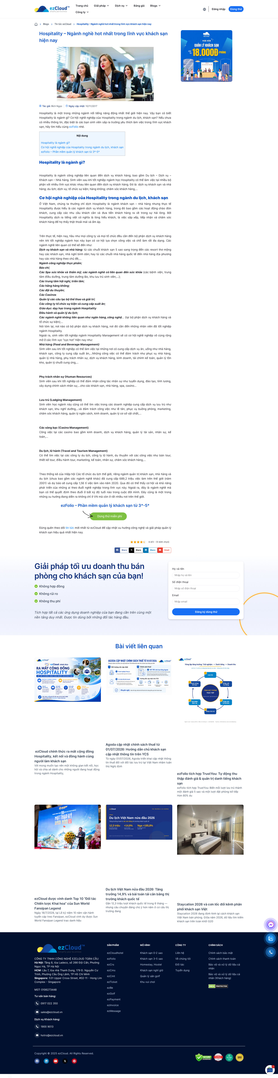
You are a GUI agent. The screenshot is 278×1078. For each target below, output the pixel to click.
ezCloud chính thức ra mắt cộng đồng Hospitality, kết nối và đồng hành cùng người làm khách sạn (64, 756)
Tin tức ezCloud (63, 24)
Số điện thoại (180, 582)
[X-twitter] (65, 1061)
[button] (122, 550)
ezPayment (113, 999)
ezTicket (112, 982)
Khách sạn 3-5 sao (151, 958)
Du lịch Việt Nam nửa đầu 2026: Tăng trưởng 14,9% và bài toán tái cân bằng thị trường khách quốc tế (137, 894)
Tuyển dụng (182, 970)
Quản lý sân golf (150, 976)
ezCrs (110, 964)
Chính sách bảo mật (220, 952)
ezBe (110, 987)
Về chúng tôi (183, 958)
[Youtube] (55, 1061)
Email (175, 595)
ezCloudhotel (115, 952)
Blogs (153, 5)
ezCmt (111, 976)
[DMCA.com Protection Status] (9, 1076)
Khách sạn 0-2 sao (151, 952)
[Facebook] (37, 1061)
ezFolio (73, 126)
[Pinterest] (74, 1061)
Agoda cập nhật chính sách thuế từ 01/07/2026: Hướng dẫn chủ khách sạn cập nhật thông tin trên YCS (136, 749)
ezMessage (114, 1011)
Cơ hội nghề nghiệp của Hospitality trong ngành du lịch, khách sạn (82, 147)
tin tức (70, 527)
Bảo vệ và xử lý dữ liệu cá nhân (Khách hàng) (224, 976)
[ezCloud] (52, 9)
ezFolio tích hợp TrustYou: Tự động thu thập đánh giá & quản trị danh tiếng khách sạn (209, 778)
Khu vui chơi (147, 982)
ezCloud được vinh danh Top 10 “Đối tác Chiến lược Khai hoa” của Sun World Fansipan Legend (65, 903)
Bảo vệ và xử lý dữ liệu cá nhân (224, 966)
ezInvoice (113, 1005)
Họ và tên (178, 568)
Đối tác (179, 964)
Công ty (80, 12)
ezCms (111, 970)
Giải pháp (100, 5)
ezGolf (111, 993)
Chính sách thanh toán (222, 958)
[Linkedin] (46, 1061)
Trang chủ (82, 5)
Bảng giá (139, 5)
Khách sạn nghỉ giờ (151, 970)
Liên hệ (179, 952)
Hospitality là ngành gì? (55, 142)
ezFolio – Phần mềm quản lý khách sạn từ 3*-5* (70, 151)
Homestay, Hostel (151, 964)
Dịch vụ (119, 5)
